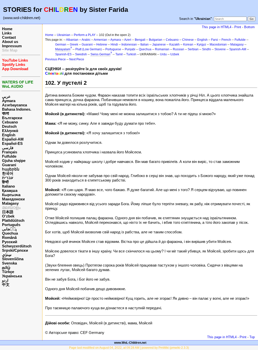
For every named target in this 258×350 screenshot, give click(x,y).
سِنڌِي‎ (7, 254)
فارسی (7, 148)
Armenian (100, 39)
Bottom (249, 27)
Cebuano (10, 122)
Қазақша (9, 190)
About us (10, 41)
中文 (6, 284)
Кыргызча (11, 195)
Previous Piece (55, 59)
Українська (12, 276)
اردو (5, 280)
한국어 (7, 173)
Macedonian (218, 44)
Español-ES (12, 143)
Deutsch (9, 126)
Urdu (163, 54)
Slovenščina (12, 259)
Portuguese (113, 49)
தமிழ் (6, 267)
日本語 (7, 212)
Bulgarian (155, 39)
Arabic (86, 39)
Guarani (9, 165)
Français (9, 152)
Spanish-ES (63, 54)
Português (11, 225)
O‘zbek (8, 216)
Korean (188, 44)
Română (9, 237)
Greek (74, 44)
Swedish (81, 54)
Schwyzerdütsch (16, 246)
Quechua (10, 233)
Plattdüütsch (13, 220)
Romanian (162, 49)
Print (237, 27)
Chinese (188, 39)
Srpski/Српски (15, 250)
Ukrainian (63, 35)
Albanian (72, 39)
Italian (144, 44)
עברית (7, 178)
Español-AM (13, 139)
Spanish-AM (237, 49)
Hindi (114, 44)
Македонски (13, 199)
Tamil (119, 54)
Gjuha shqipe (13, 160)
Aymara (8, 101)
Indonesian (129, 44)
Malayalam (62, 49)
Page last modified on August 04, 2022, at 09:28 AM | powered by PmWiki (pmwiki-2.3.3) (129, 347)
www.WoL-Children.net (130, 342)
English (8, 135)
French (226, 39)
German (60, 44)
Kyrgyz (201, 44)
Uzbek (174, 54)
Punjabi (130, 49)
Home (7, 29)
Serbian (193, 49)
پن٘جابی (9, 229)
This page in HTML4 (216, 27)
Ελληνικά (10, 130)
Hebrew (101, 44)
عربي (6, 96)
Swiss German (100, 54)
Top (252, 337)
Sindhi (206, 49)
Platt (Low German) (88, 49)
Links (7, 33)
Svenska (9, 263)
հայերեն (10, 169)
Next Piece (76, 59)
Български (12, 118)
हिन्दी (5, 182)
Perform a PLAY (84, 35)
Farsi (214, 39)
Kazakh (174, 44)
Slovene (220, 49)
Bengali (140, 39)
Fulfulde (9, 156)
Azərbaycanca (14, 105)
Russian (178, 49)
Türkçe (8, 272)
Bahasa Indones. (16, 109)
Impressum (12, 46)
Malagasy (10, 203)
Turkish (131, 54)
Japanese (159, 44)
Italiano (8, 186)
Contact (9, 37)
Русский (9, 242)
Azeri (127, 39)
